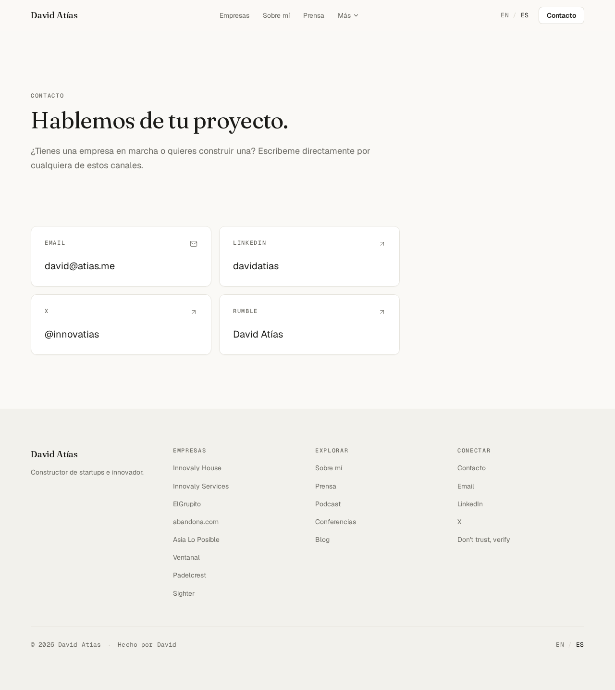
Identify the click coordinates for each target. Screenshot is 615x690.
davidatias (256, 266)
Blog (322, 539)
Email (465, 486)
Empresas (234, 15)
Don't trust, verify (483, 539)
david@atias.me (80, 266)
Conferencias (335, 521)
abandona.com (196, 521)
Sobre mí (276, 15)
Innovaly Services (201, 486)
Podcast (328, 504)
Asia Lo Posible (196, 539)
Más (344, 15)
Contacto (561, 15)
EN (505, 15)
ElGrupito (187, 504)
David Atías (54, 15)
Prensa (313, 15)
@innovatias (72, 334)
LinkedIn (470, 504)
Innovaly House (197, 468)
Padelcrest (189, 575)
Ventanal (186, 557)
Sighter (184, 593)
